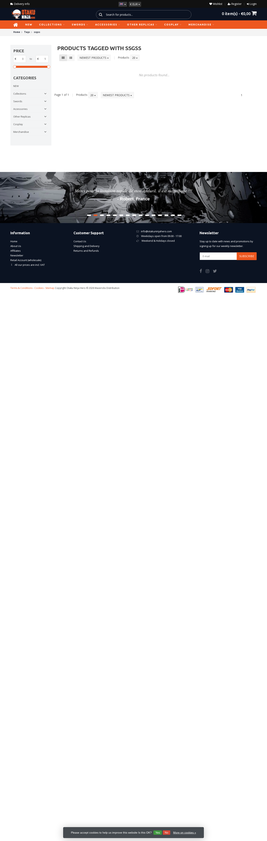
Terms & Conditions (21, 288)
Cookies (38, 288)
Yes (157, 832)
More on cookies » (184, 832)
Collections (50, 24)
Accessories (106, 24)
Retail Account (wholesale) (25, 260)
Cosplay (171, 24)
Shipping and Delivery (86, 246)
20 (134, 58)
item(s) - (236, 13)
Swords (78, 24)
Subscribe (246, 256)
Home (13, 241)
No (166, 832)
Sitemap (49, 288)
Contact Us (79, 241)
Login (253, 4)
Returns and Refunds (86, 250)
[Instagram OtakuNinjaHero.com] (209, 271)
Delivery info (21, 4)
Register (236, 4)
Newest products (93, 58)
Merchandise (199, 24)
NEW (28, 24)
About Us (15, 246)
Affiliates (15, 250)
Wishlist (217, 4)
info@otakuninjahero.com (156, 231)
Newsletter (16, 255)
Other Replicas (140, 24)
